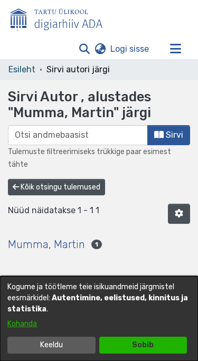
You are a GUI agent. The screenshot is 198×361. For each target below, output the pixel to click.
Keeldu (51, 344)
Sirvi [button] (173, 135)
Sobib (143, 344)
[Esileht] (61, 17)
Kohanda (22, 323)
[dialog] (99, 318)
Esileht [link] (21, 69)
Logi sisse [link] (130, 49)
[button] (84, 49)
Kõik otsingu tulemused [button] (59, 187)
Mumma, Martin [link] (46, 244)
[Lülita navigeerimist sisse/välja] (175, 49)
